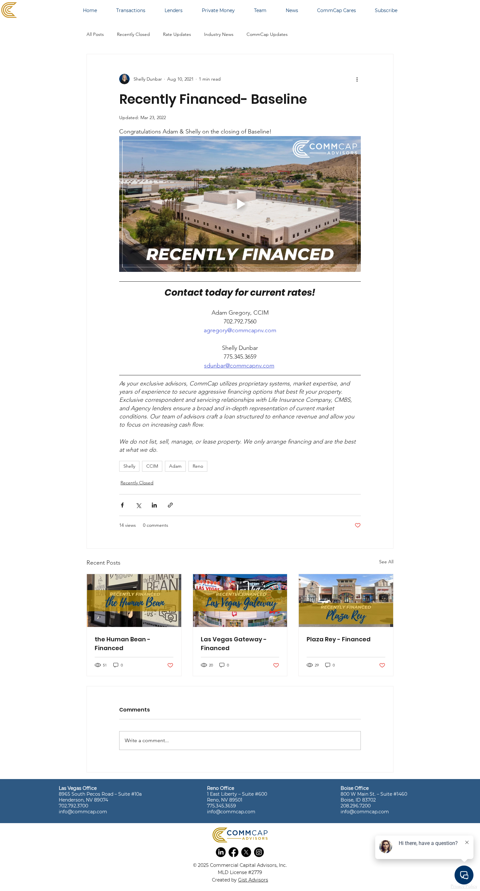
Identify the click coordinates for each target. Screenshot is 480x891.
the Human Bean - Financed (123, 643)
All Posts (95, 34)
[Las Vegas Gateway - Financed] (240, 600)
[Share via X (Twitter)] (138, 505)
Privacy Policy (464, 886)
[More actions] (357, 79)
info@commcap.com (83, 812)
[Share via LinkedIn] (154, 505)
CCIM (152, 466)
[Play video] (240, 204)
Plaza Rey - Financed (339, 639)
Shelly (129, 466)
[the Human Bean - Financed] (134, 600)
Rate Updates (177, 34)
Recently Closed (133, 34)
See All (386, 562)
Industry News (218, 34)
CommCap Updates (267, 34)
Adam (175, 466)
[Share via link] (170, 505)
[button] (221, 852)
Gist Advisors (253, 880)
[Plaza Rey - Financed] (346, 600)
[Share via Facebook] (122, 505)
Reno (198, 466)
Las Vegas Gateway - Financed (234, 643)
